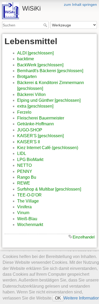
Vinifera (24, 207)
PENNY (24, 171)
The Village (28, 201)
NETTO (24, 165)
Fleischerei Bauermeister (40, 118)
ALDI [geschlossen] (35, 53)
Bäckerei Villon (31, 94)
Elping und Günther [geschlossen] (49, 100)
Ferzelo (24, 112)
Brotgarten (27, 76)
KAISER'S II (28, 142)
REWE (23, 183)
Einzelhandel (84, 237)
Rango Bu (26, 177)
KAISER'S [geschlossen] (40, 135)
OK (58, 298)
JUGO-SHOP (29, 130)
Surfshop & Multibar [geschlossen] (49, 189)
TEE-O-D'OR (29, 195)
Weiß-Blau (27, 219)
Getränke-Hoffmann (35, 124)
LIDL (21, 153)
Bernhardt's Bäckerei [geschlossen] (50, 70)
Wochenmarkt (30, 224)
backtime (25, 59)
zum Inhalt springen (80, 4)
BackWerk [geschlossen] (40, 65)
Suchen (45, 25)
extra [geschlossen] (35, 106)
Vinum (23, 212)
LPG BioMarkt (30, 159)
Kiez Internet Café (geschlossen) (47, 147)
